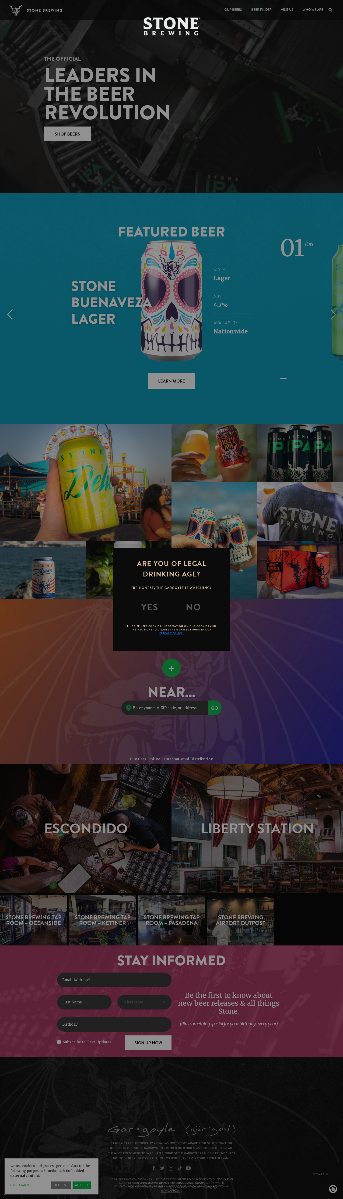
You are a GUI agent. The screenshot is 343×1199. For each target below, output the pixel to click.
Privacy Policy (171, 1191)
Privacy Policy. (171, 633)
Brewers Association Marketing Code (186, 1183)
